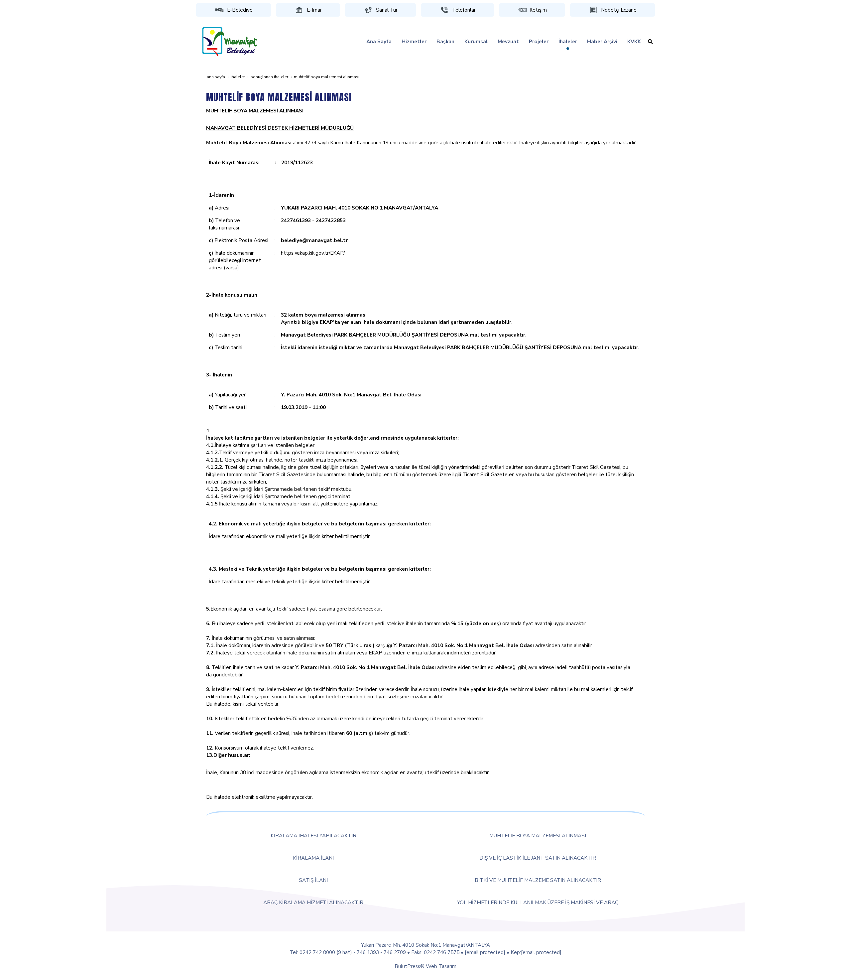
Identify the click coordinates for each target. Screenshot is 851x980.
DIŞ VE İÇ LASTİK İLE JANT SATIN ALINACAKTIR (537, 857)
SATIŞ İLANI (313, 880)
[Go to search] (650, 42)
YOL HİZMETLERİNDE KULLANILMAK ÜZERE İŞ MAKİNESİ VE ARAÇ (537, 902)
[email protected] (485, 952)
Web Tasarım (441, 966)
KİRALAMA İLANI (313, 857)
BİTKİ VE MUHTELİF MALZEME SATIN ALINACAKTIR (538, 880)
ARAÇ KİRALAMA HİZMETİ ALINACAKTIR (313, 902)
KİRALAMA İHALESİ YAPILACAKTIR (313, 835)
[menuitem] (379, 41)
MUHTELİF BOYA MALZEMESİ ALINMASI (537, 835)
